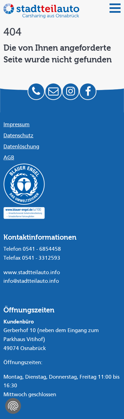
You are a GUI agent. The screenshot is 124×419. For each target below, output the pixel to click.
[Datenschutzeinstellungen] (13, 406)
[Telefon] (36, 91)
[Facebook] (87, 91)
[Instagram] (70, 91)
